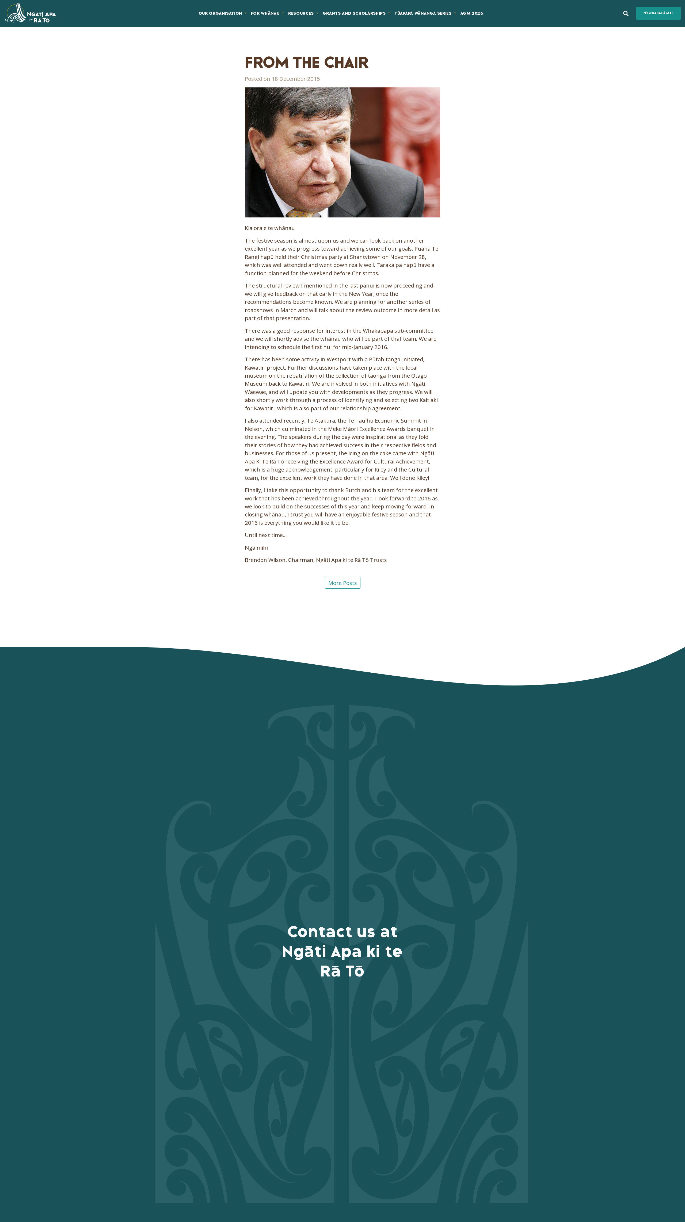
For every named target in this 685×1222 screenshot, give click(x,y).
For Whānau (266, 13)
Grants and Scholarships (355, 13)
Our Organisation (221, 13)
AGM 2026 (472, 13)
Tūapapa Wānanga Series (423, 13)
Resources (301, 13)
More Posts (342, 583)
